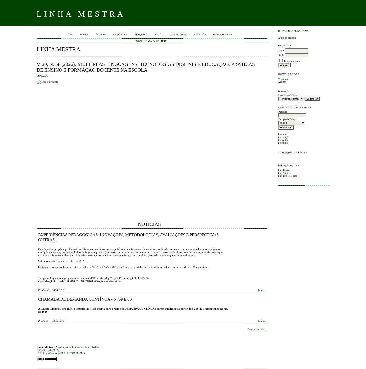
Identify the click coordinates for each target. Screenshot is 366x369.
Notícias (200, 34)
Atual (158, 34)
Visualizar (283, 79)
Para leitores (284, 170)
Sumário (42, 76)
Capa (69, 34)
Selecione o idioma (287, 95)
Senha (281, 55)
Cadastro (120, 34)
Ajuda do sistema (287, 37)
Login (281, 50)
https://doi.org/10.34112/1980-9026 (64, 352)
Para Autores (284, 173)
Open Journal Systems (293, 31)
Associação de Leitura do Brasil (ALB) (77, 346)
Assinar (282, 81)
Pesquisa (140, 34)
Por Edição (283, 137)
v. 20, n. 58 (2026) (157, 40)
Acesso (101, 34)
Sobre (84, 34)
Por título (283, 142)
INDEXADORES (222, 34)
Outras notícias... (257, 329)
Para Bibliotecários (287, 175)
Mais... (262, 290)
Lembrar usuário (292, 61)
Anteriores (178, 34)
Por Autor (283, 140)
